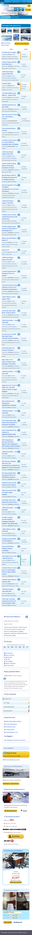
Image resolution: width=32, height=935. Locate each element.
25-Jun (23, 591)
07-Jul (23, 475)
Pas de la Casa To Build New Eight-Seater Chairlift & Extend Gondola (10, 336)
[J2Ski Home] (4, 5)
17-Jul (23, 403)
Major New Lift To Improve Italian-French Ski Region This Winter (9, 362)
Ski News (17, 66)
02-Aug (23, 301)
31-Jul (23, 324)
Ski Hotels (9, 657)
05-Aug (23, 288)
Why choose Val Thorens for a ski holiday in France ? (9, 116)
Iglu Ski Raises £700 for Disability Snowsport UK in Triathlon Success (9, 177)
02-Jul (23, 509)
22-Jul (23, 390)
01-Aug (23, 312)
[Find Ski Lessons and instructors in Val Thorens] (16, 797)
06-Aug (23, 261)
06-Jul (23, 492)
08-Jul (23, 464)
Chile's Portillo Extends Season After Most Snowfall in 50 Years (9, 165)
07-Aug (23, 251)
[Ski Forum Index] (15, 9)
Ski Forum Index (5, 17)
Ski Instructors (9, 665)
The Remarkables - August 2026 (14, 770)
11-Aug (23, 241)
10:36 (23, 64)
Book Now (16, 836)
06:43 (23, 75)
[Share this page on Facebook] (5, 678)
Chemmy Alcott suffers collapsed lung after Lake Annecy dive (9, 217)
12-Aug (23, 229)
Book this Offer (15, 882)
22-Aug (23, 118)
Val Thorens (15, 844)
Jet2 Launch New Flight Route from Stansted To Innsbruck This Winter (9, 422)
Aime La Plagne (18, 631)
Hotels (23, 1)
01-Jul (23, 531)
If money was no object (9, 52)
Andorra (4, 87)
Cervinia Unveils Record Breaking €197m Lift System (9, 273)
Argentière (7, 633)
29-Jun (23, 559)
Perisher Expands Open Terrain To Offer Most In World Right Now (9, 228)
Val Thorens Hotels (11, 890)
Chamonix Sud (21, 633)
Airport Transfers (10, 663)
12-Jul (23, 443)
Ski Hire (7, 659)
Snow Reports (16, 1)
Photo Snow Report (22, 43)
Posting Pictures (10, 727)
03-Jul (23, 501)
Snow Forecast (9, 655)
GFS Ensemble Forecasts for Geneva (14, 740)
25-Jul (23, 363)
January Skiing (6, 83)
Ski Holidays (9, 661)
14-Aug (23, 218)
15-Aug (23, 205)
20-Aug (23, 155)
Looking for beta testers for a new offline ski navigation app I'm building (10, 142)
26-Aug (23, 84)
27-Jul (23, 351)
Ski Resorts (8, 1)
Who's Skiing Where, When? (5, 44)
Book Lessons (11, 811)
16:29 (23, 54)
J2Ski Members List (12, 732)
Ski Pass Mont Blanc (10, 635)
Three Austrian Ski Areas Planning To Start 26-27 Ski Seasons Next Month (9, 287)
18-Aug (23, 177)
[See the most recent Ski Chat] (19, 9)
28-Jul (23, 338)
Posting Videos (10, 729)
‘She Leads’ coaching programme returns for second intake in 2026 (9, 601)
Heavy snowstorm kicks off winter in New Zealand (9, 492)
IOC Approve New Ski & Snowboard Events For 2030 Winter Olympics (9, 475)
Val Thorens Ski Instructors (15, 789)
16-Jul (23, 413)
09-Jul (23, 453)
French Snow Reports (12, 617)
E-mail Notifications (11, 724)
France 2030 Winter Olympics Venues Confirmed (8, 548)
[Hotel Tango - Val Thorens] (16, 860)
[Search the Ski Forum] (22, 9)
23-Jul (23, 375)
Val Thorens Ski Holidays (14, 851)
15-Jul (23, 432)
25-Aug (23, 107)
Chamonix (13, 633)
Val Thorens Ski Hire (12, 817)
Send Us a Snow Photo (12, 783)
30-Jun (23, 548)
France (3, 122)
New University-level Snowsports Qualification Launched (9, 403)
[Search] (29, 5)
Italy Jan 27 (5, 250)
